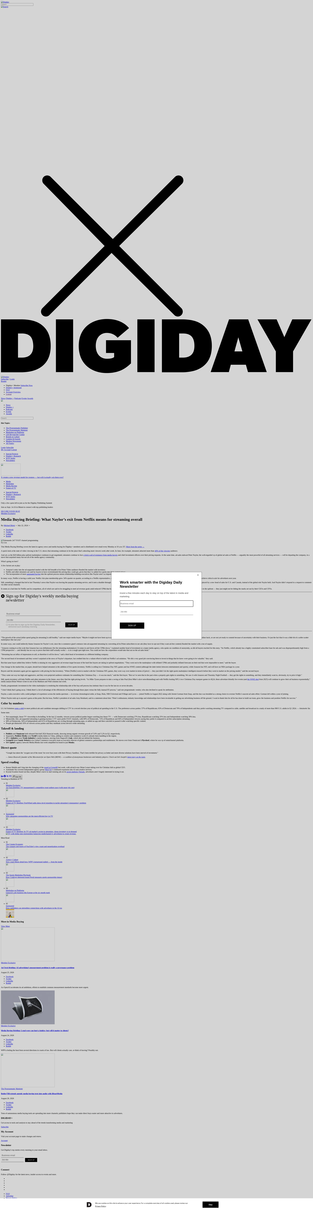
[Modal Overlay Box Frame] (156, 605)
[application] (156, 1204)
